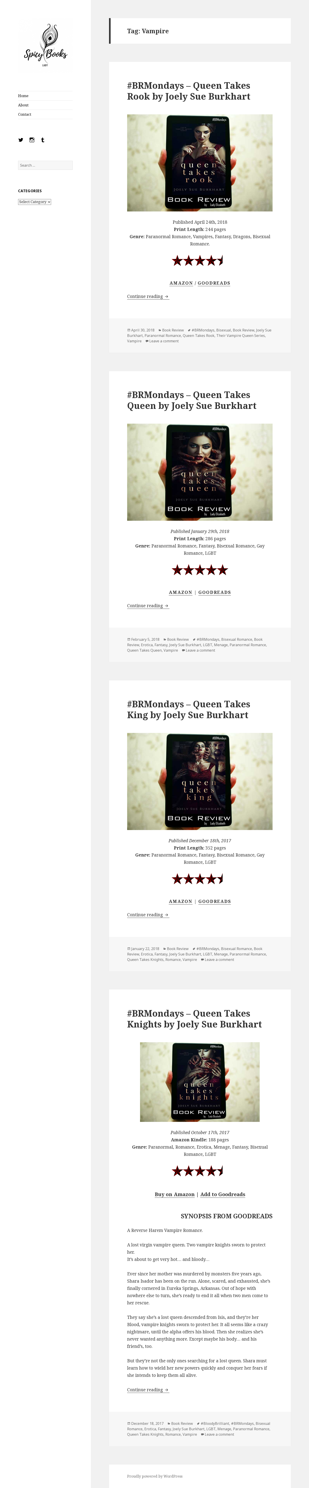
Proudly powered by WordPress (155, 1476)
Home (23, 95)
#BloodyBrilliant (215, 1423)
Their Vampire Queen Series (240, 335)
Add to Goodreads (222, 1194)
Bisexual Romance (236, 639)
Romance (173, 959)
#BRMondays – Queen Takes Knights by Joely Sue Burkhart (194, 1018)
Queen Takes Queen (144, 650)
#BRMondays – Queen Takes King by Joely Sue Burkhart (188, 709)
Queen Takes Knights (145, 959)
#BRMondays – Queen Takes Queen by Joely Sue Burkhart (192, 400)
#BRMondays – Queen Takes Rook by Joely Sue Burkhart (188, 90)
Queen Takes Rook (198, 335)
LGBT (207, 644)
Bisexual (223, 330)
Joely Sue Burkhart (185, 644)
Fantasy (160, 644)
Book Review (173, 330)
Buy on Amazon (175, 1194)
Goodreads (214, 592)
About (23, 105)
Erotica (147, 644)
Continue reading (148, 296)
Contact (24, 114)
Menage (221, 644)
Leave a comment (164, 340)
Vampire (134, 340)
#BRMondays (203, 330)
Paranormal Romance (163, 335)
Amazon (181, 283)
